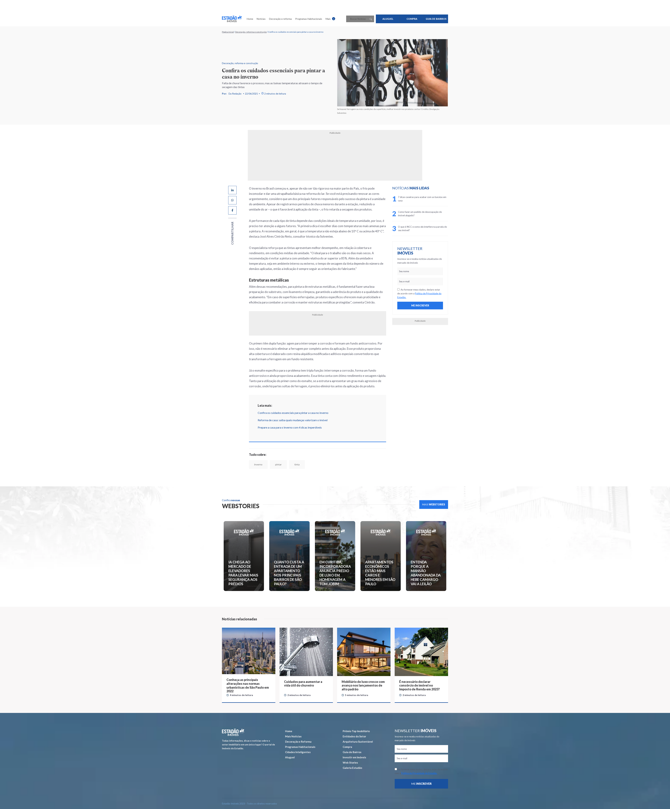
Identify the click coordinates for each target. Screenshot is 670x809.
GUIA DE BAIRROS (436, 18)
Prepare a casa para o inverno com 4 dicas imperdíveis (290, 427)
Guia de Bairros (352, 752)
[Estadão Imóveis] (232, 19)
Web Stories (350, 762)
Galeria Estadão (352, 767)
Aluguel (290, 757)
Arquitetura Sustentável (358, 741)
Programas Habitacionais (308, 18)
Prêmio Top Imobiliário (356, 731)
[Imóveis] (233, 732)
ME (421, 783)
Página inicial (228, 32)
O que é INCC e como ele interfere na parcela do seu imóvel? (422, 228)
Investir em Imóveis (354, 757)
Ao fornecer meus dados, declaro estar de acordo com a (419, 293)
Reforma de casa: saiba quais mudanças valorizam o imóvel (292, 420)
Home (250, 18)
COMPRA (412, 18)
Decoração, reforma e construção (251, 32)
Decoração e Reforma (298, 741)
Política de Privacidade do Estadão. (419, 773)
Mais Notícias (293, 736)
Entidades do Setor (354, 736)
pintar (278, 464)
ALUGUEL (387, 18)
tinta (297, 464)
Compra (347, 746)
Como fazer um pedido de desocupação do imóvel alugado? (420, 214)
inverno (258, 464)
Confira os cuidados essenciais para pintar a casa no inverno (293, 412)
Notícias (261, 18)
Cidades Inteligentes (298, 752)
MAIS (433, 504)
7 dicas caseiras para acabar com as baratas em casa (422, 199)
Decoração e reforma (280, 18)
